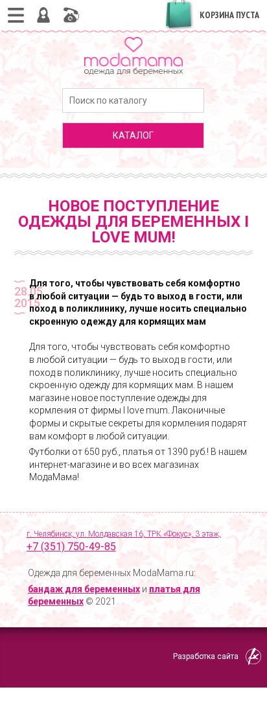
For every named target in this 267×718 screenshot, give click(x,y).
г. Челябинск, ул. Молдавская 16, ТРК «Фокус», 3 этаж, (124, 541)
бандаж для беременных (84, 589)
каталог (133, 135)
